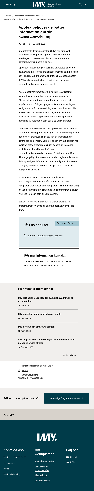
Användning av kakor (44, 461)
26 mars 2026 (39, 316)
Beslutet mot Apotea (45, 235)
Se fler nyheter (69, 355)
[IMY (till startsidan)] (47, 437)
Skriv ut (25, 370)
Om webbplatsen (42, 481)
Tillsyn (30, 378)
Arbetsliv (22, 378)
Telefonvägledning (11, 474)
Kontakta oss (9, 463)
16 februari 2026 (46, 343)
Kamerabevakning (29, 375)
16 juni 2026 (46, 302)
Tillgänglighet (41, 475)
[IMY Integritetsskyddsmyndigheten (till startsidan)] (47, 4)
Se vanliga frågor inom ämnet (65, 398)
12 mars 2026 (36, 328)
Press (6, 469)
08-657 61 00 (20, 457)
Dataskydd (38, 378)
